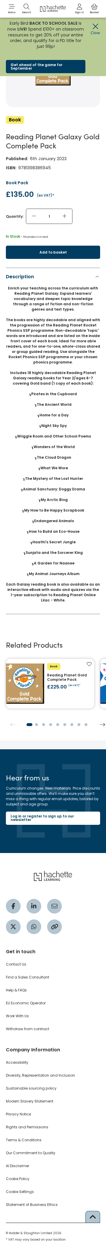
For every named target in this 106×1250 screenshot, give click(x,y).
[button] (12, 9)
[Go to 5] (57, 724)
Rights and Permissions (27, 1127)
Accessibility (17, 1062)
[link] (79, 9)
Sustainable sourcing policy (31, 1088)
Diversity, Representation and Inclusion (40, 1075)
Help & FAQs (16, 990)
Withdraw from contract (27, 1028)
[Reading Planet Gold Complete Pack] (50, 684)
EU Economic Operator (26, 1003)
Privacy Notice (18, 1114)
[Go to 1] (29, 724)
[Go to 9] (86, 724)
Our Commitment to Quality (30, 1152)
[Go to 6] (64, 724)
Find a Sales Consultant (27, 977)
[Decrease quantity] (34, 216)
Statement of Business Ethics (32, 1204)
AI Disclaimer (17, 1165)
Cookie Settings (20, 1191)
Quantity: (15, 216)
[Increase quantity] (64, 216)
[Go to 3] (43, 724)
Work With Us (17, 1015)
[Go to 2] (36, 724)
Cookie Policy (17, 1178)
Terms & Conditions (24, 1139)
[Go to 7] (71, 724)
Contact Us (16, 964)
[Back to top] (92, 1217)
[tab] (53, 440)
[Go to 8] (78, 724)
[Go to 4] (50, 724)
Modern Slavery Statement (29, 1101)
